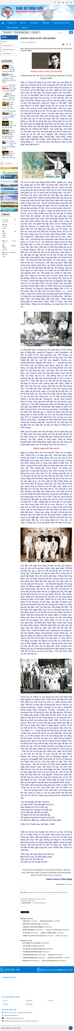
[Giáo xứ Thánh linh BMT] (9, 198)
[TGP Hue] (9, 176)
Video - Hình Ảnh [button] (13, 28)
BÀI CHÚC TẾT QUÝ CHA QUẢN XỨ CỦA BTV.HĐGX (9, 88)
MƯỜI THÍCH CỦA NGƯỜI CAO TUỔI (7, 105)
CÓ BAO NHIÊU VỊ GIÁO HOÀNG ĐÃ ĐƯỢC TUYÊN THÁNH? (8, 134)
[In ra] (67, 44)
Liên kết (51, 1000)
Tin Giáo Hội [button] (11, 23)
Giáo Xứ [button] (23, 23)
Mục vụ (5, 42)
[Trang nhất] (2, 22)
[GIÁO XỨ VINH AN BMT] (9, 189)
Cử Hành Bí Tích (8, 46)
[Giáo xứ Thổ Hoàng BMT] (9, 193)
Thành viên (29, 1000)
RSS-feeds (29, 1004)
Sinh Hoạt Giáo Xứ (8, 49)
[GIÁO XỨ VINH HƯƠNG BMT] (9, 185)
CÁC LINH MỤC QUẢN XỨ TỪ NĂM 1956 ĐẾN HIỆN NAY (9, 115)
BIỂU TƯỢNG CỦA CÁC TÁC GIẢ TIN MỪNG (8, 69)
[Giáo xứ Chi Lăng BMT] (9, 202)
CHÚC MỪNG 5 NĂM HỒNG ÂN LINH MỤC (8, 155)
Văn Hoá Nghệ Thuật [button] (61, 23)
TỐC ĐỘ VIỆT (16, 1028)
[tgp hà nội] (9, 164)
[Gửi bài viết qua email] (63, 44)
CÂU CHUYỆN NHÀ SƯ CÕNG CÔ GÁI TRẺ (8, 96)
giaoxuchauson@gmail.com (57, 969)
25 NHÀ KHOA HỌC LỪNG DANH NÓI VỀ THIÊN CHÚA (9, 145)
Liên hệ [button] (24, 28)
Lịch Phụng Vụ (7, 53)
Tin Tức (5, 1000)
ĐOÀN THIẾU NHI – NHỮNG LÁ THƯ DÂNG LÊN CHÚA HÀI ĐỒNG (9, 78)
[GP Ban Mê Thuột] (9, 168)
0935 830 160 (12, 969)
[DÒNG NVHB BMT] (9, 210)
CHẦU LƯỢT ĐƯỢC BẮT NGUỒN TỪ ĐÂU (9, 125)
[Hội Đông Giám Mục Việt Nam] (9, 172)
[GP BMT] (9, 206)
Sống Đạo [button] (46, 23)
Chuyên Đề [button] (34, 23)
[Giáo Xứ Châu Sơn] (7, 12)
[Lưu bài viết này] (70, 44)
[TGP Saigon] (9, 181)
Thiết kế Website (6, 1028)
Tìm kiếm (5, 1004)
